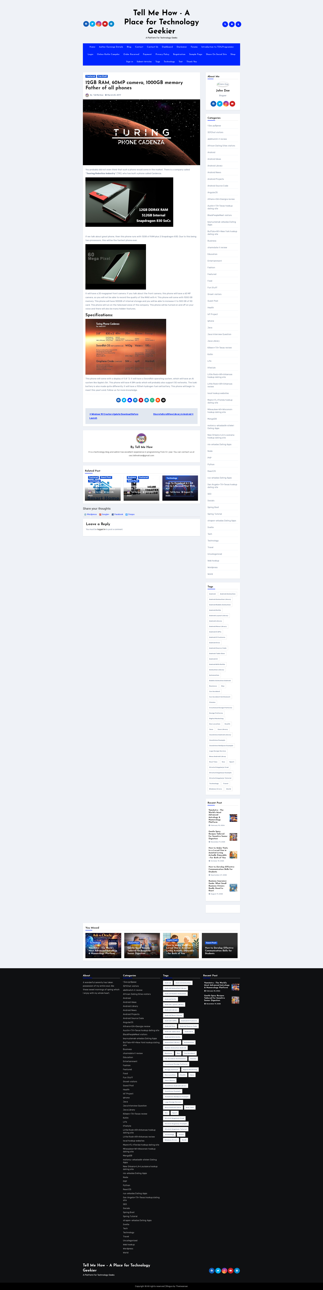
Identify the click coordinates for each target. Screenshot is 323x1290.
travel (225, 783)
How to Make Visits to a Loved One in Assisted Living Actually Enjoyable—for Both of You (218, 853)
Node (210, 451)
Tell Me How (98, 95)
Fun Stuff (102, 76)
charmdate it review (217, 247)
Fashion (211, 267)
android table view (217, 653)
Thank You (191, 62)
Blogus (169, 1286)
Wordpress (213, 567)
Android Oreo (214, 643)
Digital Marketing (216, 718)
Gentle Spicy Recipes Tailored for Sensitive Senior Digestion (138, 951)
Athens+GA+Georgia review (221, 199)
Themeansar (182, 1286)
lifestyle (212, 368)
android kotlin (215, 610)
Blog (129, 47)
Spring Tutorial (215, 514)
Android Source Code (218, 186)
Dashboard (167, 47)
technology (214, 783)
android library (215, 621)
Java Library (214, 341)
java (211, 729)
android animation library (220, 599)
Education (213, 254)
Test (181, 62)
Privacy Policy (162, 54)
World (210, 574)
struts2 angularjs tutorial (220, 778)
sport (231, 762)
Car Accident (214, 691)
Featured (90, 76)
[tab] (90, 514)
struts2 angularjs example (220, 773)
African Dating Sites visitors (221, 146)
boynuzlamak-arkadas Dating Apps (140, 1038)
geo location (214, 724)
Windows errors (215, 789)
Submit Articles (144, 62)
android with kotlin (217, 664)
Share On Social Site (216, 54)
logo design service (217, 751)
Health (211, 307)
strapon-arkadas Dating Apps (222, 520)
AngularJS (213, 192)
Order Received (131, 54)
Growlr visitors (215, 294)
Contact (139, 47)
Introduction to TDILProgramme (217, 47)
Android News (214, 172)
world (228, 789)
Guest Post (106, 477)
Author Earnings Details (111, 47)
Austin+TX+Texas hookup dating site (141, 1030)
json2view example (217, 740)
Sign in (129, 62)
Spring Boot (213, 507)
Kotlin (210, 354)
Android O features (217, 637)
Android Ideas (214, 159)
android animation (227, 594)
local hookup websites (218, 393)
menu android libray (217, 756)
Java (210, 327)
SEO (209, 494)
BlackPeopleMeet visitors (220, 215)
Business (132, 477)
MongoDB (212, 419)
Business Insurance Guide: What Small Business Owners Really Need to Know (217, 886)
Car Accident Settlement (219, 697)
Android (211, 152)
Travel (210, 547)
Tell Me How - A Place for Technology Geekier (161, 22)
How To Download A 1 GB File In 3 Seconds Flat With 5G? (180, 486)
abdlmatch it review (217, 139)
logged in (101, 529)
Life (209, 361)
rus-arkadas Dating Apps (220, 478)
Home (92, 47)
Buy (222, 686)
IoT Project (213, 314)
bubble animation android (220, 680)
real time (213, 762)
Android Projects (216, 179)
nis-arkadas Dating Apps (220, 444)
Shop (233, 54)
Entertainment (215, 261)
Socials (211, 500)
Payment (147, 54)
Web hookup (213, 561)
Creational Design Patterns (220, 708)
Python (211, 464)
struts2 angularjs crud (218, 767)
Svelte (211, 527)
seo (223, 762)
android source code (217, 648)
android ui (213, 659)
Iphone (211, 321)
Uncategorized (215, 554)
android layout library (218, 615)
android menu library (218, 626)
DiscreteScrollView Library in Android (172, 414)
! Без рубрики (214, 125)
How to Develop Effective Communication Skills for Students (221, 869)
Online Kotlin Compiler (108, 54)
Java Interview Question (219, 334)
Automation (214, 675)
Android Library (215, 166)
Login (90, 54)
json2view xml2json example (221, 745)
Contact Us (152, 47)
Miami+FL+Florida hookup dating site (141, 1145)
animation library (216, 670)
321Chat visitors (215, 132)
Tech (210, 534)
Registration (179, 54)
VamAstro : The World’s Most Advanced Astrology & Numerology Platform (103, 951)
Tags (157, 62)
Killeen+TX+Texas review (220, 347)
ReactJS (212, 471)
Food (210, 281)
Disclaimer (182, 47)
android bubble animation (220, 605)
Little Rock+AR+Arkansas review (139, 1137)
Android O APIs (215, 632)
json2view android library (220, 735)
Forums (194, 47)
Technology (169, 62)
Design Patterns (216, 713)
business (213, 686)
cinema (212, 702)
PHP (210, 458)
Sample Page (195, 54)
